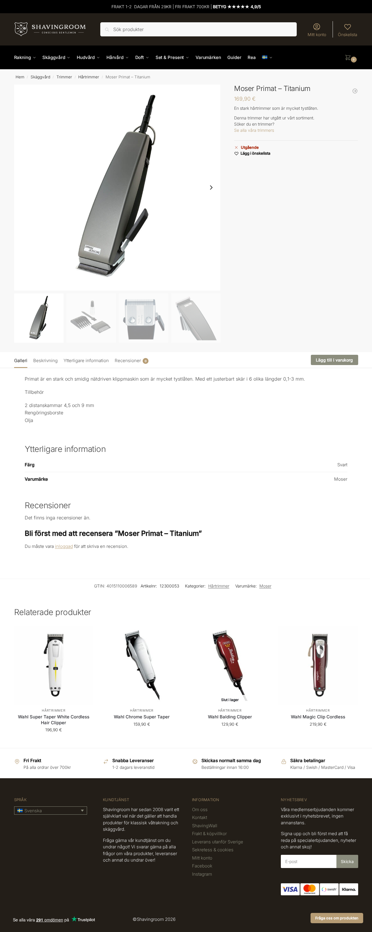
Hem (20, 77)
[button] (351, 57)
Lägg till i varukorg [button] (53, 741)
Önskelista (347, 34)
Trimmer (64, 77)
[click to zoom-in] (117, 188)
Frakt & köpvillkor (209, 833)
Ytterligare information (86, 360)
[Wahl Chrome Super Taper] (141, 665)
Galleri (20, 360)
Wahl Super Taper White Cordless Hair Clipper (53, 719)
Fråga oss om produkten (336, 918)
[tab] (22, 360)
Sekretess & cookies (212, 849)
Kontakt (199, 817)
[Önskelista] (84, 634)
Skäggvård (40, 77)
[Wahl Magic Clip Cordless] (318, 665)
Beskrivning (45, 360)
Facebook (202, 866)
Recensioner (130, 360)
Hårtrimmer (88, 77)
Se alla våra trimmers (254, 130)
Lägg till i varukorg (334, 359)
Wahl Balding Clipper (230, 717)
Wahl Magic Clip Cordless (318, 717)
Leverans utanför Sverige (217, 842)
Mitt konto (317, 34)
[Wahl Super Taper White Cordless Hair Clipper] (54, 665)
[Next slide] (211, 187)
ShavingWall (204, 825)
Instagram (202, 874)
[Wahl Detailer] (355, 91)
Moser (265, 585)
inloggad (64, 546)
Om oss (200, 809)
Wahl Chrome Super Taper (142, 717)
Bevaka (230, 736)
